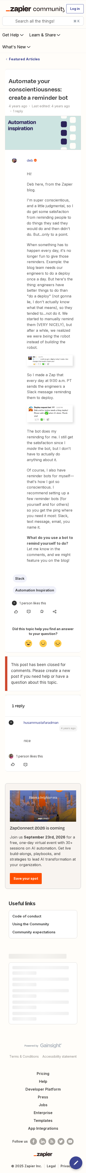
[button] (75, 8)
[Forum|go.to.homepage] (33, 8)
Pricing (43, 1073)
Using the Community (30, 924)
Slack (20, 578)
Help (43, 1081)
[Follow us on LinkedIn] (42, 1141)
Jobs (43, 1105)
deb (30, 160)
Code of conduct (26, 916)
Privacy (67, 1166)
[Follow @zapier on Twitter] (61, 1141)
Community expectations (33, 932)
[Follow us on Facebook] (33, 1141)
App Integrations (43, 1128)
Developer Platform (43, 1089)
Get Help (10, 34)
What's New (14, 46)
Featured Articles (24, 59)
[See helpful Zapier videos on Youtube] (70, 1141)
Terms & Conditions (24, 1056)
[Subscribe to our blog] (51, 1141)
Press (43, 1097)
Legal (51, 1166)
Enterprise (43, 1112)
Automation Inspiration (34, 590)
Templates (43, 1120)
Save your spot (26, 878)
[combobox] (43, 21)
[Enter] (7, 21)
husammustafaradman (41, 722)
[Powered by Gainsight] (43, 1046)
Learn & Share (42, 34)
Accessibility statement (59, 1056)
